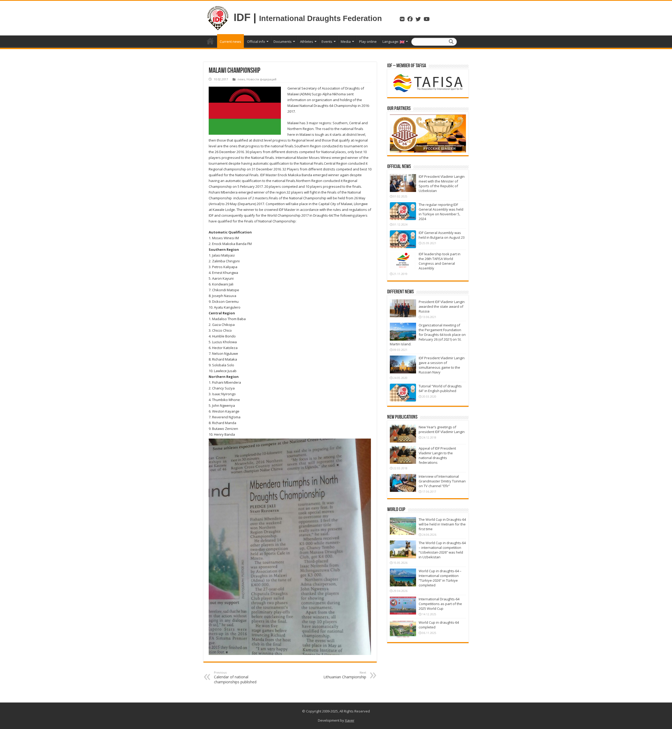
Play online (368, 41)
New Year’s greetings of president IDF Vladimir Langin (442, 429)
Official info (256, 41)
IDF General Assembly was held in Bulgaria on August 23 (442, 235)
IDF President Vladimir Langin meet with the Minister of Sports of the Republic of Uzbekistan (442, 183)
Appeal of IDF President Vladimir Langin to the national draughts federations (437, 455)
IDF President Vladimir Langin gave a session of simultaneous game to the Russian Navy (442, 365)
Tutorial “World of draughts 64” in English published (440, 388)
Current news (230, 41)
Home (210, 40)
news (241, 79)
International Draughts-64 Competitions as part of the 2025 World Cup (440, 604)
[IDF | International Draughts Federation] (217, 17)
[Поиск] (451, 41)
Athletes (306, 41)
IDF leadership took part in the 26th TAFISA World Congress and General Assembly (439, 261)
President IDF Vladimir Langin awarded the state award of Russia (442, 306)
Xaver (349, 720)
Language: (391, 41)
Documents (283, 41)
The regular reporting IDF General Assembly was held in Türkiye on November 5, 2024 (441, 211)
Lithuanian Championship (344, 674)
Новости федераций (261, 79)
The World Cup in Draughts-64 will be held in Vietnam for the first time (442, 524)
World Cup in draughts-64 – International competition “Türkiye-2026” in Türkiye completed (440, 578)
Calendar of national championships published (235, 677)
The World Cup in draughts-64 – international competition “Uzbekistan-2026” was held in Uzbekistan (442, 549)
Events (327, 41)
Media (346, 41)
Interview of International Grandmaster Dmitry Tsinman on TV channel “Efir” (442, 481)
